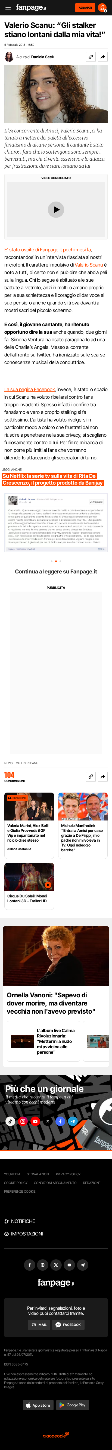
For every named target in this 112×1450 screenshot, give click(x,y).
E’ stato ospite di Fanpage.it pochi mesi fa (47, 249)
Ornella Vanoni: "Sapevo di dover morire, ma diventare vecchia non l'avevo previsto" (51, 1003)
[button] (103, 57)
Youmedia (12, 1174)
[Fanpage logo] (31, 7)
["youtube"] (35, 1121)
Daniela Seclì (42, 56)
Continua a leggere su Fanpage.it (56, 571)
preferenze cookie (20, 1191)
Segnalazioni (38, 1174)
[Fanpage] (56, 1283)
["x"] (48, 1121)
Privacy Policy (68, 1174)
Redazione (92, 1183)
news (8, 763)
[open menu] (6, 7)
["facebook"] (60, 1121)
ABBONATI (85, 7)
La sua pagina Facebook (29, 389)
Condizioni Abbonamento (55, 1183)
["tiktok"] (10, 1121)
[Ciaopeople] (56, 1435)
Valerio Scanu (89, 265)
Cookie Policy (15, 1183)
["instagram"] (23, 1121)
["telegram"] (73, 1121)
